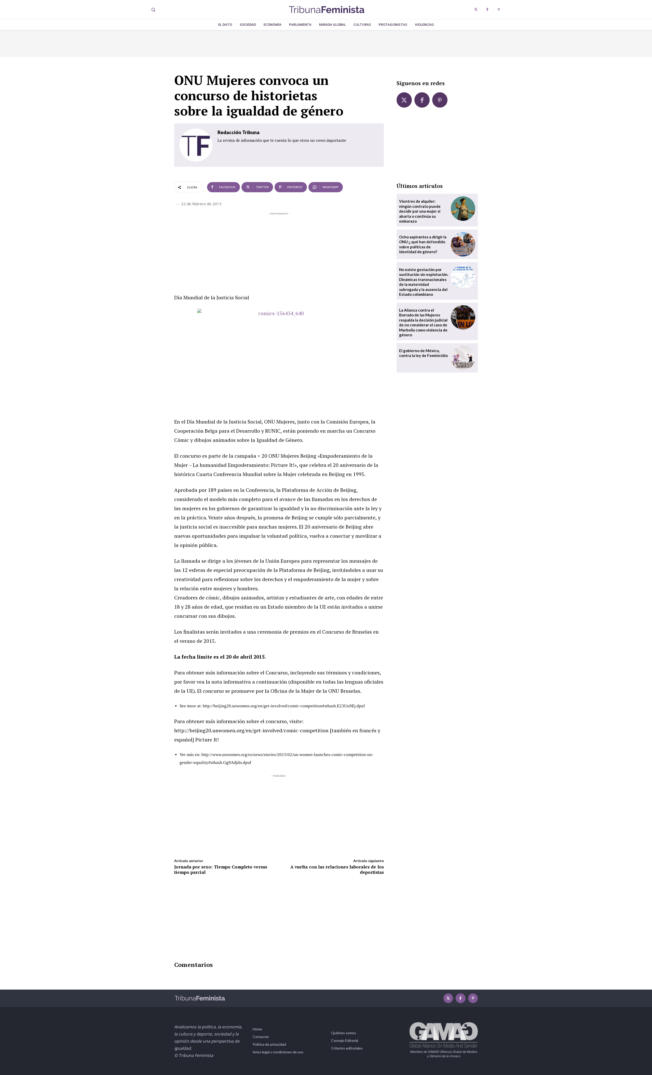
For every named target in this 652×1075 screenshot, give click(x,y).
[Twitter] (475, 9)
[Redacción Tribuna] (195, 145)
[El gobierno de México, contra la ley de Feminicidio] (463, 358)
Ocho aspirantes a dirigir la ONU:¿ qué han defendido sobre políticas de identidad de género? (422, 244)
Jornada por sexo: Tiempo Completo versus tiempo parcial (220, 869)
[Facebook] (487, 9)
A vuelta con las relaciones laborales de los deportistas (337, 869)
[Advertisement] (279, 252)
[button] (153, 9)
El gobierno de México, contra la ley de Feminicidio (423, 353)
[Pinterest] (498, 9)
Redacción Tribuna (239, 132)
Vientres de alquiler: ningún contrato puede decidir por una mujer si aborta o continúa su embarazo (420, 211)
